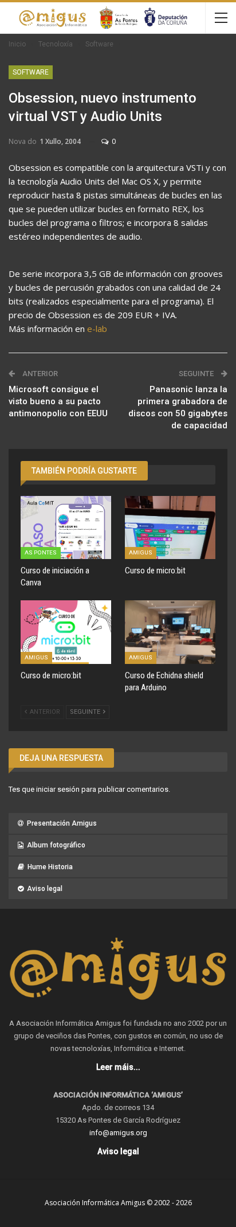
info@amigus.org (118, 1132)
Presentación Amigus (62, 823)
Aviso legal (44, 889)
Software (31, 72)
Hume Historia (50, 867)
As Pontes (41, 552)
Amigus (140, 552)
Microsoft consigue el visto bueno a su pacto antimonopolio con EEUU (58, 401)
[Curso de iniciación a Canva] (66, 528)
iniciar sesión (58, 789)
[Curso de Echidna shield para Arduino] (170, 632)
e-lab (97, 328)
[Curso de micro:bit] (170, 528)
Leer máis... (118, 1067)
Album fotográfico (56, 845)
